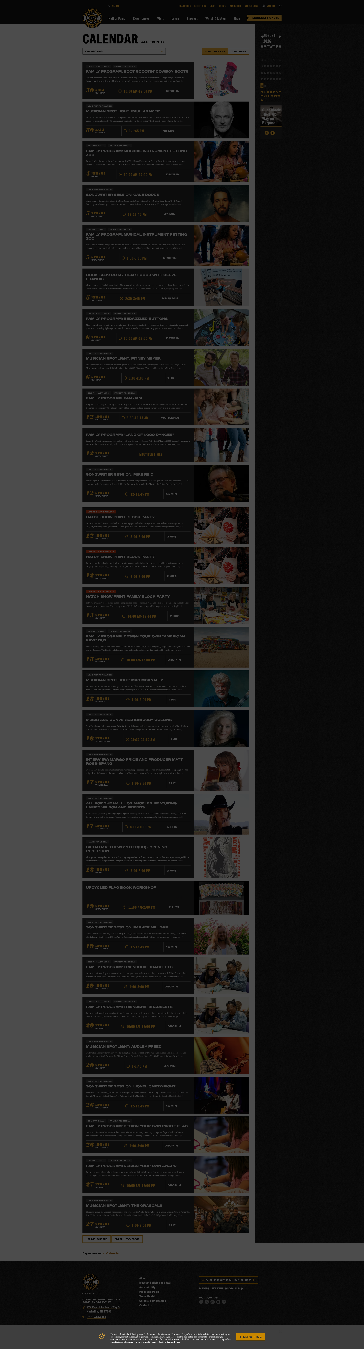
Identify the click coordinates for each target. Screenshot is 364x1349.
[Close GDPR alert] (280, 1331)
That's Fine (250, 1336)
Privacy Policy (173, 1342)
